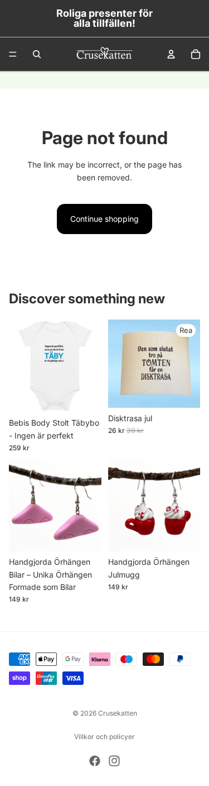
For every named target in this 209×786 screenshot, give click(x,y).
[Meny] (13, 54)
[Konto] (171, 54)
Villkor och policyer (104, 736)
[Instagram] (114, 761)
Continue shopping (104, 218)
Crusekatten (117, 713)
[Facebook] (94, 761)
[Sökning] (37, 54)
